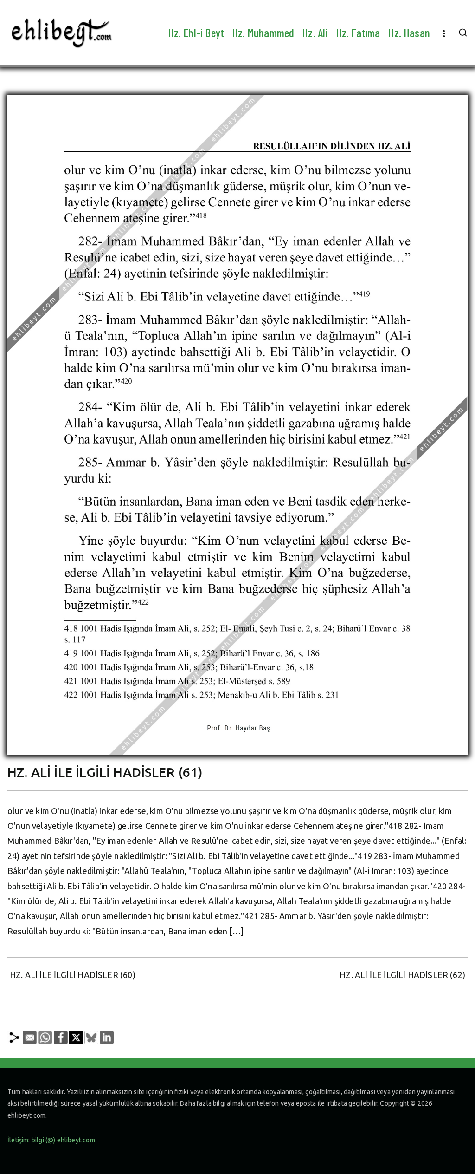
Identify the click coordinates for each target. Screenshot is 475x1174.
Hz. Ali (314, 32)
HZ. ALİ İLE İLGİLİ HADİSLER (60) (72, 974)
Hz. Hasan (409, 32)
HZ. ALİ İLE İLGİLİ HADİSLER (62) (402, 974)
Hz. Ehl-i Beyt (196, 32)
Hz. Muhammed (263, 32)
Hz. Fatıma (358, 32)
